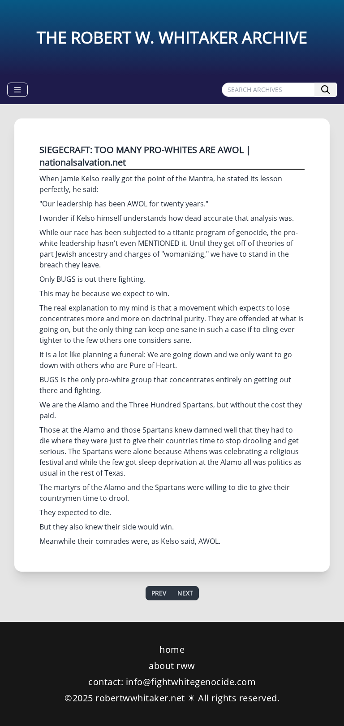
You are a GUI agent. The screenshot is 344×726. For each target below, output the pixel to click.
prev (158, 593)
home (172, 649)
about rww (172, 666)
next (185, 593)
